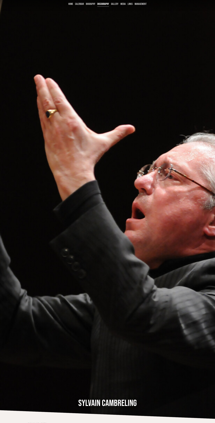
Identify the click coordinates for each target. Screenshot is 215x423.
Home (70, 4)
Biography (90, 4)
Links (130, 4)
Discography (103, 4)
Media (123, 4)
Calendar (79, 4)
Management (141, 4)
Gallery (114, 4)
